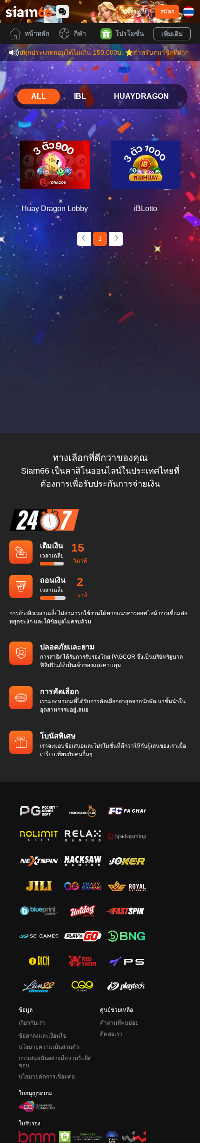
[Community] (62, 11)
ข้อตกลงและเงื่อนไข (43, 1036)
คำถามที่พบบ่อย (119, 1023)
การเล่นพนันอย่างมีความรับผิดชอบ (55, 1062)
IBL (80, 96)
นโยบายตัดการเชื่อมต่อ (47, 1076)
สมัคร (167, 11)
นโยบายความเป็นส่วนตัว (49, 1047)
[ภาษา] (188, 12)
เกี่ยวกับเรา (32, 1023)
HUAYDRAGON (141, 96)
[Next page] (116, 239)
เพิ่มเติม (172, 34)
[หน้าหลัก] (29, 11)
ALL (38, 96)
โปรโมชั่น (129, 33)
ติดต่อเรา (111, 1034)
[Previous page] (84, 239)
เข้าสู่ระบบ (134, 11)
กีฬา (80, 33)
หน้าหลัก (37, 33)
